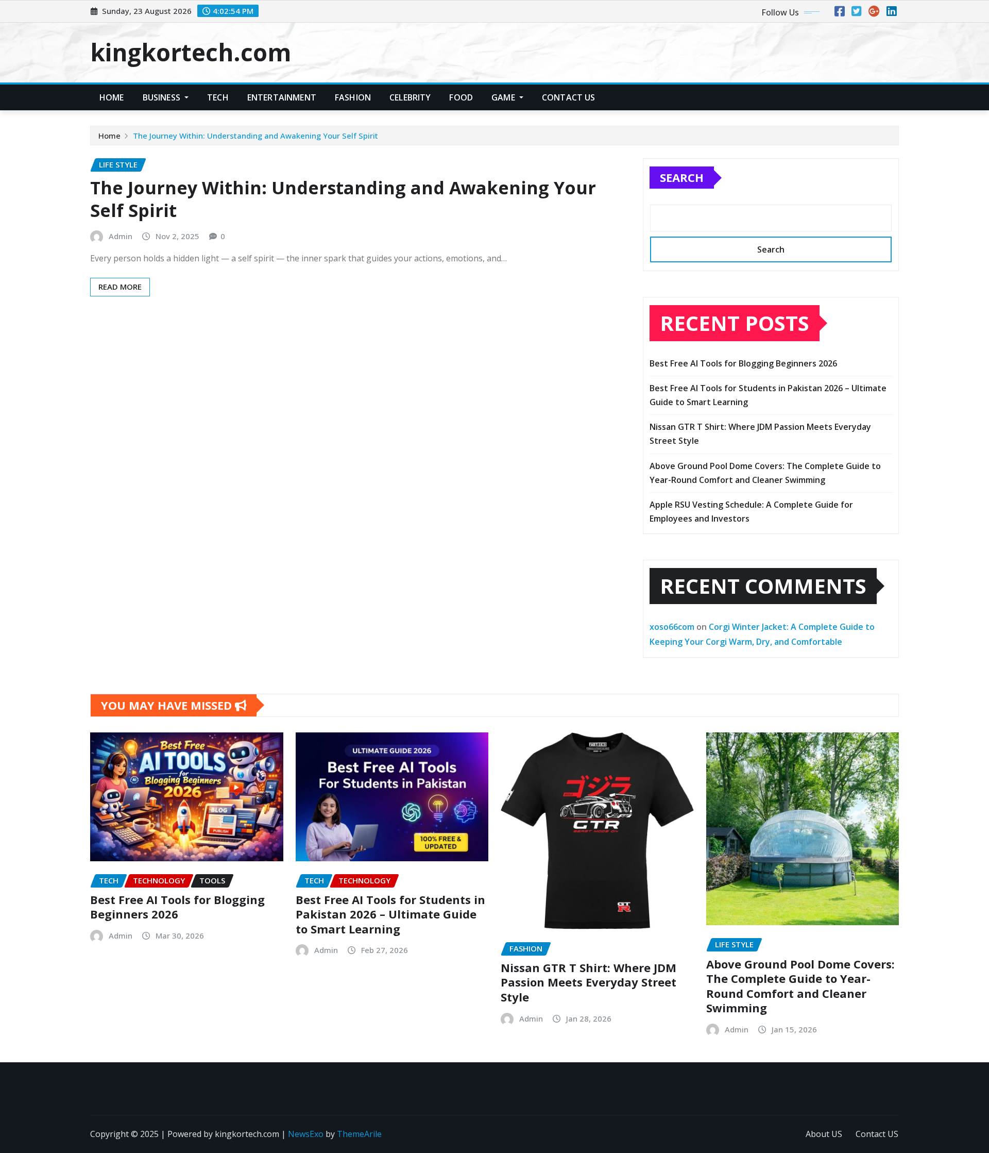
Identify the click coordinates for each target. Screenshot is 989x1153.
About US (824, 1134)
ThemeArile (359, 1134)
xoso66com (672, 626)
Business (162, 97)
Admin (120, 236)
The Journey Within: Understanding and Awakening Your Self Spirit (255, 135)
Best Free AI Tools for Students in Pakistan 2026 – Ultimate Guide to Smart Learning (390, 914)
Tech (218, 97)
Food (461, 97)
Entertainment (281, 97)
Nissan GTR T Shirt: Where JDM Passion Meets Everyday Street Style (588, 982)
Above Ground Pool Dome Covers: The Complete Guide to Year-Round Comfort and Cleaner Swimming (800, 986)
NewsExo (305, 1134)
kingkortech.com (190, 52)
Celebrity (410, 97)
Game (504, 97)
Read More (120, 286)
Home (111, 97)
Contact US (568, 97)
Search (682, 177)
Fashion (353, 97)
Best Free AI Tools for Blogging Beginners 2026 (743, 363)
